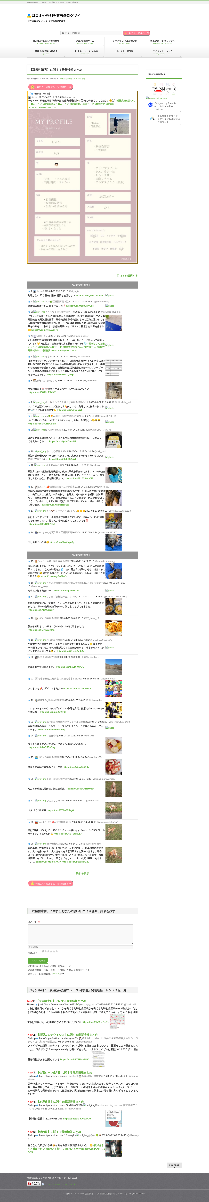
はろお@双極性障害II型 (50, 757)
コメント (34, 921)
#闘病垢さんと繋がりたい (56, 104)
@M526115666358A (101, 640)
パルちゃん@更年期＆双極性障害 (55, 532)
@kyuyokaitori (89, 380)
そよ (47, 356)
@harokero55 (94, 757)
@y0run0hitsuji (101, 301)
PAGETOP (174, 1165)
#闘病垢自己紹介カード (82, 104)
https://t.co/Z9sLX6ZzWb (63, 459)
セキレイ (93, 1004)
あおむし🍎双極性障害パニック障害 (56, 486)
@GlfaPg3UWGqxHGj (115, 596)
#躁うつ (37, 350)
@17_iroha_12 (91, 618)
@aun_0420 (109, 678)
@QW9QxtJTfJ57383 (100, 429)
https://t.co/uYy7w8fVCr (53, 576)
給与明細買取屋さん (46, 380)
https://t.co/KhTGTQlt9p (60, 374)
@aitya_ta (69, 97)
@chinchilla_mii (123, 402)
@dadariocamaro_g (105, 561)
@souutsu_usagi (39, 586)
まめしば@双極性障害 (58, 779)
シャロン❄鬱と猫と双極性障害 (53, 561)
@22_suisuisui (82, 356)
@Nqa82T (105, 486)
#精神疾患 (100, 104)
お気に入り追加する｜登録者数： (52, 87)
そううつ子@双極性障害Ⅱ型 (60, 311)
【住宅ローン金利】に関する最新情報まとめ (64, 1072)
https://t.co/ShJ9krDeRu (95, 1022)
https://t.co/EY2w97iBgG (60, 810)
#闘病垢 (110, 104)
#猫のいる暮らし (55, 1148)
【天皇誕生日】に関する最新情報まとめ (61, 1000)
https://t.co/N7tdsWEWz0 (42, 107)
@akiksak (95, 465)
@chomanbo (95, 700)
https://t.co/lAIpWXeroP (41, 610)
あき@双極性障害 (55, 465)
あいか (34, 97)
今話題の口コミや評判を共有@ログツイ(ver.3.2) (105, 1194)
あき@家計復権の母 (92, 1076)
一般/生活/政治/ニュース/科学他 (72, 79)
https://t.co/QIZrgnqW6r (70, 410)
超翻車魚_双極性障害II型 (50, 700)
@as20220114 (108, 416)
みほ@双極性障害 (56, 640)
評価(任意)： (34, 953)
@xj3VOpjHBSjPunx (110, 311)
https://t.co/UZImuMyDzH (80, 305)
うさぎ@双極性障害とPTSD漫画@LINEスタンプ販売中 (75, 583)
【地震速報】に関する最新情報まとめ (60, 1101)
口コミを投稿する (127, 275)
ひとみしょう (53, 800)
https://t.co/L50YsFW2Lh (77, 688)
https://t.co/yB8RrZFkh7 (64, 350)
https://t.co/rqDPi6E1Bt (66, 590)
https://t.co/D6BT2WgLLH (68, 833)
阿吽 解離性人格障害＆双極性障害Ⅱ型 (57, 678)
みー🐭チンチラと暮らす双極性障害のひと (67, 402)
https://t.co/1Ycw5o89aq (51, 729)
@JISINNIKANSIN (71, 1108)
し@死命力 (52, 735)
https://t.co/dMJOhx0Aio (77, 1118)
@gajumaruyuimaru (105, 779)
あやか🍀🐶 (95, 1135)
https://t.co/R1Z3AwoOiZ (79, 478)
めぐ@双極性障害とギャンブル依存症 (66, 722)
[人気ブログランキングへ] (34, 1184)
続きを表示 (82, 873)
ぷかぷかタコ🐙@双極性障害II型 (55, 822)
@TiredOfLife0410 (120, 722)
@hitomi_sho (92, 800)
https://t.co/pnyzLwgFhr (44, 330)
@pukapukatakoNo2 (107, 822)
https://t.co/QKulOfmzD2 (62, 441)
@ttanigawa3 (85, 1041)
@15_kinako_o (91, 657)
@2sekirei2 (130, 1004)
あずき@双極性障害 (48, 657)
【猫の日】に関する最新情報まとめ (59, 1131)
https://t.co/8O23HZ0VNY (42, 392)
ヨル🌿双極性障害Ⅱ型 (57, 301)
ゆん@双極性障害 (54, 429)
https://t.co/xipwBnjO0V (76, 767)
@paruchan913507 (107, 532)
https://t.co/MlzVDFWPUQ (70, 667)
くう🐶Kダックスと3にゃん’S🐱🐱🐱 (66, 510)
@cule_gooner (80, 336)
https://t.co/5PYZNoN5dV (74, 1059)
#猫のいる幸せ (73, 1148)
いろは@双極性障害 (48, 618)
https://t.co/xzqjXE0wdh (53, 712)
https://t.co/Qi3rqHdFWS (55, 504)
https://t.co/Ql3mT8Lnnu (89, 295)
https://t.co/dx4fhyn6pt (62, 542)
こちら (56, 974)
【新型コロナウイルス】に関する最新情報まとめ (67, 1034)
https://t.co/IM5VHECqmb (42, 423)
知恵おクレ (42, 336)
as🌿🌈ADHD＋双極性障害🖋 (60, 416)
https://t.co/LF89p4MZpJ (75, 861)
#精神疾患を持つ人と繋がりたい (79, 347)
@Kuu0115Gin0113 (121, 510)
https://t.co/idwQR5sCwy (42, 747)
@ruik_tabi (99, 451)
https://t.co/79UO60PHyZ (41, 524)
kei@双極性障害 (55, 843)
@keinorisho (95, 843)
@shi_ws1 (88, 735)
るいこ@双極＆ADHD (58, 451)
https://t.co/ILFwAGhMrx (41, 630)
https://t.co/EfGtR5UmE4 (81, 788)
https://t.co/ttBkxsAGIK (48, 861)
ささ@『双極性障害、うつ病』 (63, 596)
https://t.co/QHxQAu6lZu (70, 651)
